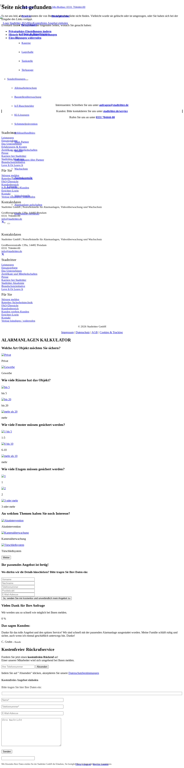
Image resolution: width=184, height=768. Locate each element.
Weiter (6, 557)
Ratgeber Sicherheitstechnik (17, 302)
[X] (2, 254)
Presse (4, 276)
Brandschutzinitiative (13, 286)
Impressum (67, 332)
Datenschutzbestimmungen (83, 673)
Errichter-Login (10, 314)
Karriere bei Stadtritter (13, 280)
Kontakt (5, 317)
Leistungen (7, 264)
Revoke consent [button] (101, 764)
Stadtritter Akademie (12, 283)
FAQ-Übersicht (9, 305)
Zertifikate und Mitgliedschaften (19, 273)
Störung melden (10, 299)
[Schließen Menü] (8, 223)
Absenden (42, 666)
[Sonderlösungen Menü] (26, 79)
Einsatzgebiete (9, 267)
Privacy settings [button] (83, 764)
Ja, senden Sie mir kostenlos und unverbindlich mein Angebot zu (36, 598)
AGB (94, 332)
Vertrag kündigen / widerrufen (18, 320)
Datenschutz (83, 332)
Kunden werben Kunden (15, 311)
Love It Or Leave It (12, 289)
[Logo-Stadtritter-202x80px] (16, 23)
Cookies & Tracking (111, 332)
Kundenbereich (10, 308)
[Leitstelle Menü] (18, 187)
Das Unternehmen (11, 270)
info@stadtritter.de (11, 251)
